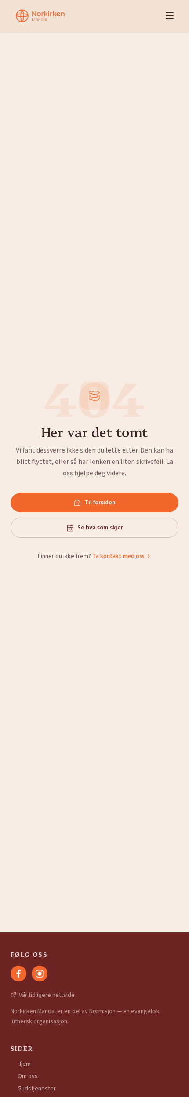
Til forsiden (100, 502)
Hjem (24, 1064)
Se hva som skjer (100, 527)
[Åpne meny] (169, 16)
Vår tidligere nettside (47, 995)
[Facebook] (18, 973)
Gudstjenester (37, 1088)
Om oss (28, 1076)
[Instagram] (39, 973)
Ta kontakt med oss (118, 556)
